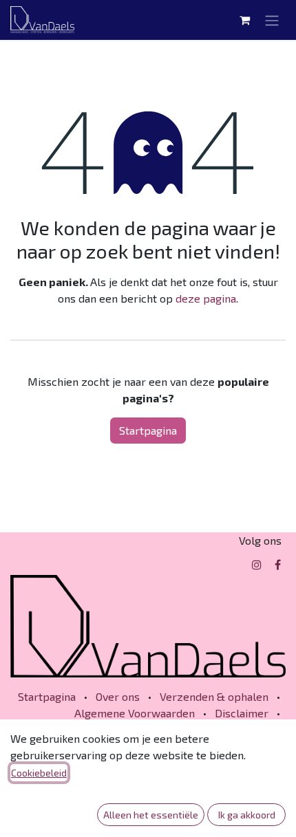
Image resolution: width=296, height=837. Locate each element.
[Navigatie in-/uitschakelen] (272, 20)
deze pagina (206, 298)
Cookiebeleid (39, 773)
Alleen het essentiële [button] (150, 814)
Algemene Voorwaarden (134, 712)
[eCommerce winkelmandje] (244, 20)
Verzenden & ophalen (214, 696)
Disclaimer (241, 712)
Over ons (118, 696)
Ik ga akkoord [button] (246, 814)
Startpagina (148, 430)
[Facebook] (278, 564)
